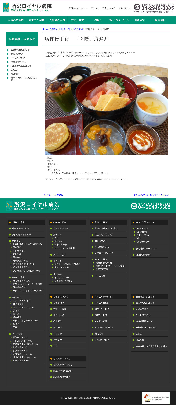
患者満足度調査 (20, 261)
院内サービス (19, 251)
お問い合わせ (124, 8)
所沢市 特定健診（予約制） (67, 264)
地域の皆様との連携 (62, 371)
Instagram (57, 340)
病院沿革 (17, 254)
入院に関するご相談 (104, 235)
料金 (139, 238)
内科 (56, 238)
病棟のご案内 (18, 277)
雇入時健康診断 (61, 267)
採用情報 (57, 321)
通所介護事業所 (143, 255)
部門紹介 (16, 297)
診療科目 (57, 235)
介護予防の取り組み (104, 327)
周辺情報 (15, 74)
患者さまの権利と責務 (23, 264)
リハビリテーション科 (23, 307)
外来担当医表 (60, 244)
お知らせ (57, 334)
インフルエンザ (61, 278)
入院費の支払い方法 (104, 253)
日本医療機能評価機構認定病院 (27, 244)
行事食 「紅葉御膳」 (54, 195)
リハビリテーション (104, 297)
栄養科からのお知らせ (21, 66)
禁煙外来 (58, 241)
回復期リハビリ (102, 309)
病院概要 (16, 241)
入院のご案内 (101, 222)
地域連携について (61, 358)
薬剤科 (16, 314)
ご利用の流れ (143, 235)
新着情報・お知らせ (58, 29)
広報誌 (14, 70)
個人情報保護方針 (21, 267)
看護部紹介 (58, 303)
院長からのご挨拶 (20, 228)
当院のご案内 (18, 222)
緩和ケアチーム (20, 337)
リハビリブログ (18, 58)
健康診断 (57, 261)
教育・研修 (58, 315)
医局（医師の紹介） (22, 301)
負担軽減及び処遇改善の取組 (26, 270)
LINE (55, 346)
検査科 (16, 324)
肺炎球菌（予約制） (63, 281)
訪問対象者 (142, 232)
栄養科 (16, 311)
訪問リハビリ (142, 228)
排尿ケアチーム (20, 351)
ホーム (45, 29)
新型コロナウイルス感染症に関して (24, 79)
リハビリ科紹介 (102, 303)
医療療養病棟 (19, 287)
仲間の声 (57, 327)
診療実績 (17, 257)
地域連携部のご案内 (62, 365)
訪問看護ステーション (146, 248)
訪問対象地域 (143, 242)
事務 (15, 327)
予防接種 (57, 274)
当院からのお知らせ (78, 8)
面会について (108, 8)
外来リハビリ (59, 255)
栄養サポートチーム (22, 354)
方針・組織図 (59, 309)
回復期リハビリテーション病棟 (27, 284)
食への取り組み (102, 247)
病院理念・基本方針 (21, 235)
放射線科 (17, 317)
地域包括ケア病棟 (21, 281)
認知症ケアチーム (21, 360)
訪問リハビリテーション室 (25, 321)
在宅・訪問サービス (145, 222)
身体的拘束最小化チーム (24, 357)
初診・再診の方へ (61, 228)
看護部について (60, 297)
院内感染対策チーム (22, 341)
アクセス (95, 8)
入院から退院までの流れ (106, 228)
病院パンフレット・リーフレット (28, 291)
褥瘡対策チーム (20, 347)
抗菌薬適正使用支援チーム (25, 344)
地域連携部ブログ (19, 62)
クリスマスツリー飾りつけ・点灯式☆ (151, 195)
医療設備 (17, 247)
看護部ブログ (17, 54)
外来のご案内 (59, 222)
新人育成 (99, 334)
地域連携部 (18, 304)
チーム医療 (17, 334)
